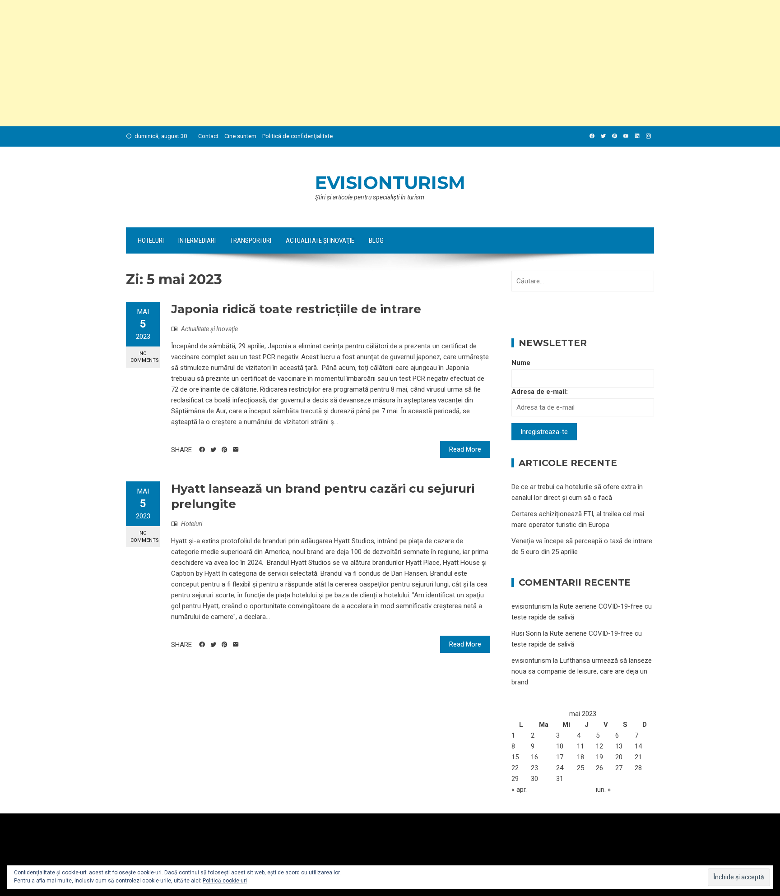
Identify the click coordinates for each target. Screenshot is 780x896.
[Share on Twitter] (213, 450)
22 (515, 768)
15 (515, 757)
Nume (520, 363)
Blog (376, 240)
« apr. (519, 789)
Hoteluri (151, 240)
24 (559, 768)
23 (534, 768)
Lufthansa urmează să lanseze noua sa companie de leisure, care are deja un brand (581, 671)
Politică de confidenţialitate (297, 136)
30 (534, 779)
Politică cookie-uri (225, 881)
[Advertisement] (271, 63)
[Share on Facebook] (202, 450)
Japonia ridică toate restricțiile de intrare (296, 309)
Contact (208, 136)
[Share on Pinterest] (224, 450)
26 (599, 768)
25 (580, 768)
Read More (465, 449)
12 (599, 746)
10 (559, 746)
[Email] (235, 450)
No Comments (144, 357)
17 (559, 757)
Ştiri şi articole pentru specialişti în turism (369, 197)
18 (580, 757)
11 (580, 746)
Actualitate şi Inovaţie (320, 240)
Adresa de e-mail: (539, 392)
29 (515, 779)
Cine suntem (240, 136)
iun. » (603, 789)
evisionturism (390, 182)
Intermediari (197, 240)
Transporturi (250, 240)
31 (559, 779)
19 (599, 757)
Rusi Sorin (526, 633)
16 (534, 757)
